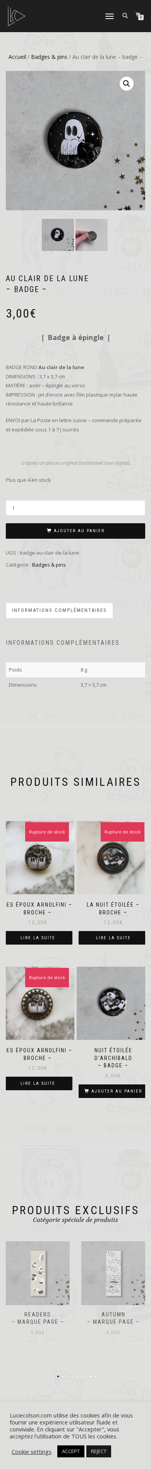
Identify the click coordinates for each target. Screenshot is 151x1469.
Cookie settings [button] (31, 1451)
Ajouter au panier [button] (116, 1091)
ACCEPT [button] (71, 1451)
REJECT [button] (98, 1451)
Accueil (17, 56)
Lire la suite (38, 937)
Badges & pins (49, 56)
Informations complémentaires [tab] (59, 610)
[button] (127, 84)
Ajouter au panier (79, 530)
